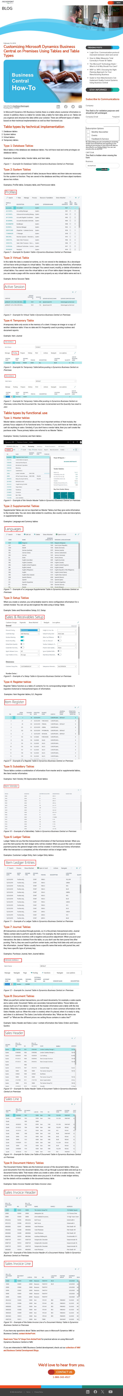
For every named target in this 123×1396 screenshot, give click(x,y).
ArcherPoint (14, 2)
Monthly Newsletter (100, 132)
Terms (28, 1392)
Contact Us (64, 1372)
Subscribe (104, 169)
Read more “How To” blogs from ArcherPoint (22, 1339)
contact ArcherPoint (27, 1333)
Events (94, 135)
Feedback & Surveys (100, 139)
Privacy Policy (102, 147)
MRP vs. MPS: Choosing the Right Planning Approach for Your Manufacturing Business (103, 72)
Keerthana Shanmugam (21, 106)
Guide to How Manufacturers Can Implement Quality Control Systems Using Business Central (104, 80)
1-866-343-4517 (61, 1377)
